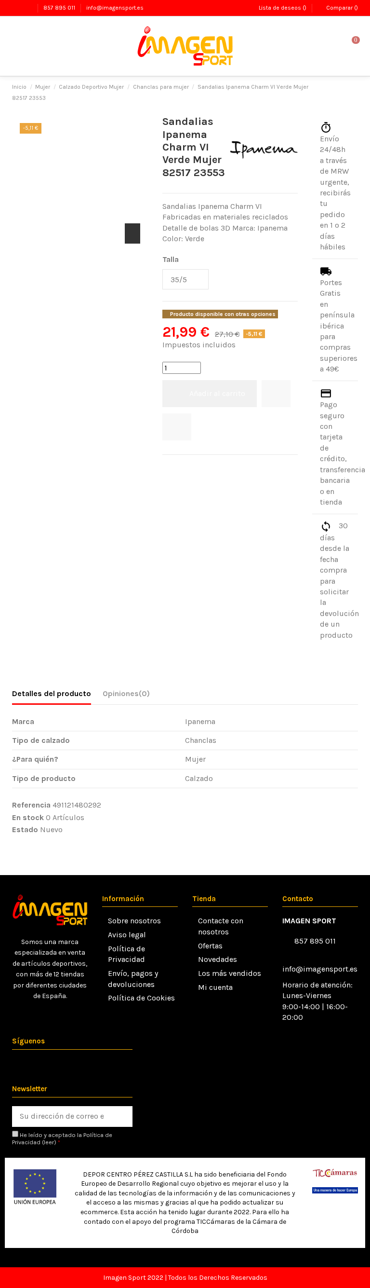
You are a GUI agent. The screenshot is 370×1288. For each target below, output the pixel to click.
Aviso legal (127, 934)
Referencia (31, 804)
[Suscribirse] (121, 1116)
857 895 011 (60, 7)
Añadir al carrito (217, 393)
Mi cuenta (215, 987)
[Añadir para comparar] (176, 426)
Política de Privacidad (126, 954)
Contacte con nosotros (220, 926)
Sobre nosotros (134, 920)
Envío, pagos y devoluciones (133, 978)
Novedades (217, 959)
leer (49, 1142)
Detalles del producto (51, 693)
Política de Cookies (141, 997)
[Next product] (353, 92)
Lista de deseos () (282, 7)
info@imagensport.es (115, 7)
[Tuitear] (180, 467)
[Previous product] (343, 92)
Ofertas (210, 945)
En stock (28, 817)
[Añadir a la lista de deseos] (276, 393)
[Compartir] (167, 467)
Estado (25, 829)
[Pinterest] (192, 467)
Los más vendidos (229, 973)
